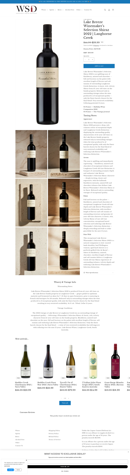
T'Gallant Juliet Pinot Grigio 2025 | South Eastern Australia (91, 385)
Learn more (7, 466)
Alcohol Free (19, 439)
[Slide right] (68, 398)
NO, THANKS (65, 471)
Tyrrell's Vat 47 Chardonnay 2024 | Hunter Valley (68, 385)
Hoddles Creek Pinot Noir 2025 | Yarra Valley (47, 384)
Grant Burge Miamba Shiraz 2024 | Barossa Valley (114, 385)
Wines (17, 430)
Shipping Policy (54, 430)
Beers (17, 436)
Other (17, 442)
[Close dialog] (128, 452)
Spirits (17, 433)
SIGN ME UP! (65, 466)
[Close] (26, 460)
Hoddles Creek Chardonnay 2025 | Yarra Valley (23, 385)
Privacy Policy (54, 433)
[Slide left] (61, 398)
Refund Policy (54, 436)
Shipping (96, 45)
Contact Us (19, 445)
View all (65, 403)
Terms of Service (55, 439)
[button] (44, 10)
